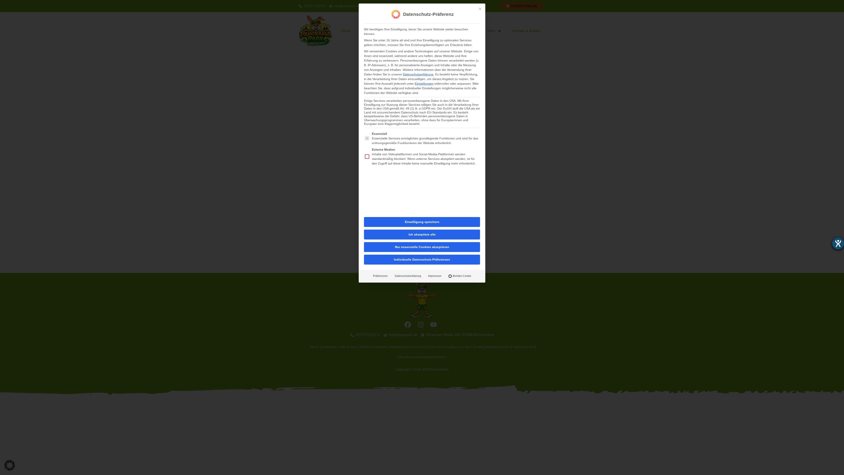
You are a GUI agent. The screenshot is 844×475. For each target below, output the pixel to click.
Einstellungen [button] (424, 83)
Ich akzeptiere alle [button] (422, 234)
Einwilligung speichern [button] (422, 222)
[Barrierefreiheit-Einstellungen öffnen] (838, 243)
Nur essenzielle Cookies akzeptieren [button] (422, 247)
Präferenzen (380, 276)
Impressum (434, 276)
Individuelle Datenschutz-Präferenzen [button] (422, 259)
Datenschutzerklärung (418, 74)
